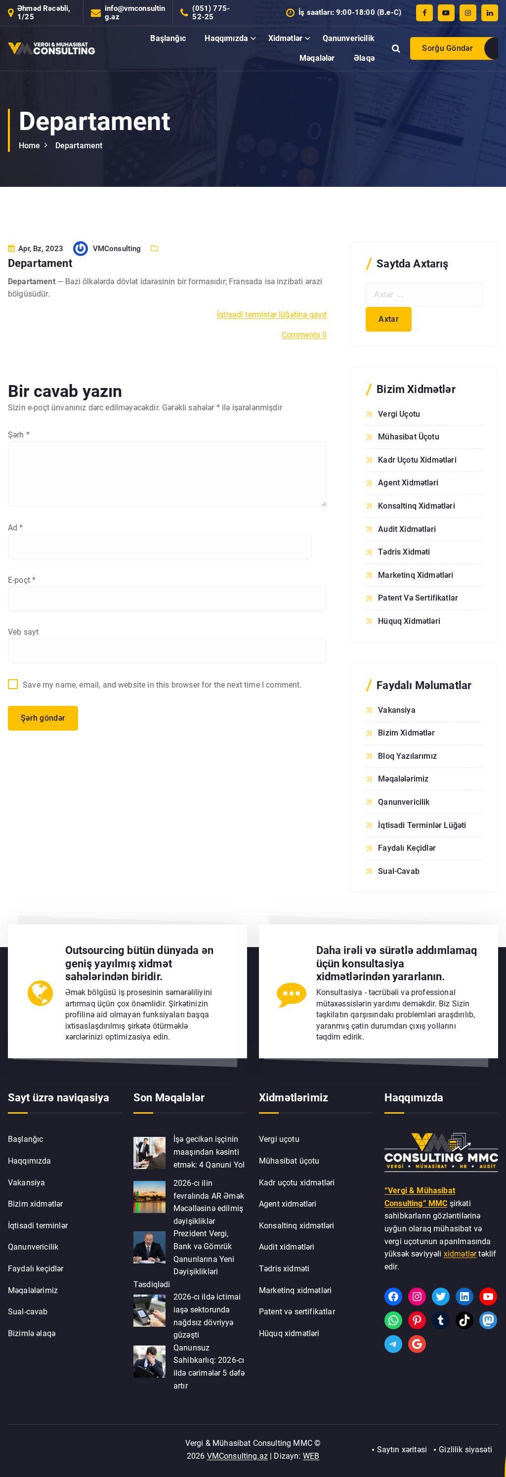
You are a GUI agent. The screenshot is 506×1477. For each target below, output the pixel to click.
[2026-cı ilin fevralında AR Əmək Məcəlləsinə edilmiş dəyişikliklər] (149, 1197)
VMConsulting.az (237, 1456)
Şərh (19, 434)
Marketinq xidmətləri (415, 575)
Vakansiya (396, 710)
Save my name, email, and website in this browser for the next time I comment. (162, 685)
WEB (311, 1456)
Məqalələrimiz (403, 778)
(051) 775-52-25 (211, 12)
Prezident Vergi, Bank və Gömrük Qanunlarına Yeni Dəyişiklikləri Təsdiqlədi (184, 1259)
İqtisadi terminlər (38, 1225)
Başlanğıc (167, 38)
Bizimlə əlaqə (31, 1333)
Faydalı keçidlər (36, 1268)
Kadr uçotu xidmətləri (417, 460)
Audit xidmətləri (407, 529)
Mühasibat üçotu (408, 436)
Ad (15, 527)
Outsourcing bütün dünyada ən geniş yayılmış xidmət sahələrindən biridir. (139, 963)
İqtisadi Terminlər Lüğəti (422, 825)
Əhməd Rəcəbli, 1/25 (43, 12)
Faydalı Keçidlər (407, 848)
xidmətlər (460, 1254)
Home (30, 145)
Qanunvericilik (349, 38)
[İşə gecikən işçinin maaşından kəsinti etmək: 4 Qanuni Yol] (149, 1153)
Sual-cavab (28, 1311)
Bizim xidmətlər (35, 1204)
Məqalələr (317, 58)
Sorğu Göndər (447, 48)
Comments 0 (304, 335)
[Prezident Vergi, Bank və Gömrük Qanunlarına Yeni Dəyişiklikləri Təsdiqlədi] (149, 1247)
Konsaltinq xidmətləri (416, 506)
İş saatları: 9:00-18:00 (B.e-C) (349, 12)
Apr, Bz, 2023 (39, 248)
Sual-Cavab (399, 871)
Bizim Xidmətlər (406, 733)
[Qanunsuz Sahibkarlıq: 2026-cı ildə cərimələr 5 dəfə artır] (149, 1362)
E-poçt (22, 580)
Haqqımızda (226, 38)
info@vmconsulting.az (135, 12)
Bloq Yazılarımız (407, 756)
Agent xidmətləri (408, 482)
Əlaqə (364, 58)
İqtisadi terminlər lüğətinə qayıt (272, 314)
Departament (79, 145)
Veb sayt (23, 632)
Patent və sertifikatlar (418, 598)
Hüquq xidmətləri (409, 621)
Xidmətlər (285, 38)
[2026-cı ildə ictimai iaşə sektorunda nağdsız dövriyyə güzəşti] (149, 1311)
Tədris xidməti (404, 552)
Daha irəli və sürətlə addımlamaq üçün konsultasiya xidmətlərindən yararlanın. (396, 963)
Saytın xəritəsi (402, 1449)
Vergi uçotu (399, 414)
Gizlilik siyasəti (465, 1449)
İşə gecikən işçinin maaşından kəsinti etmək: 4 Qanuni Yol (209, 1151)
